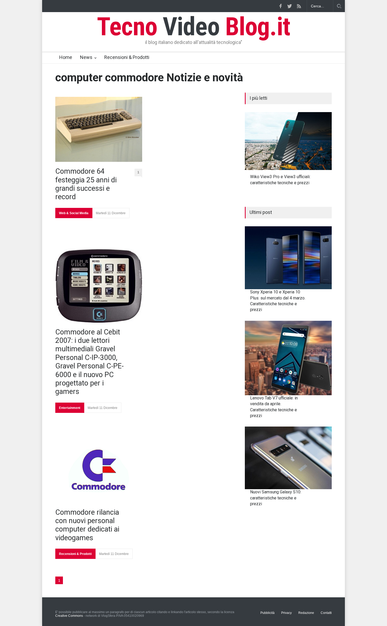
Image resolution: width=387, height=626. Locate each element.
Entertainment (69, 408)
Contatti (326, 613)
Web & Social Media (73, 213)
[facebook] (280, 6)
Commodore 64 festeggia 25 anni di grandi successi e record (86, 184)
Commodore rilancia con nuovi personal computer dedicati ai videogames (87, 525)
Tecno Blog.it (193, 26)
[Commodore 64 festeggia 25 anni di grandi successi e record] (98, 129)
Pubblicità (267, 613)
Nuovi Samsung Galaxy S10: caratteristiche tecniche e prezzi (275, 497)
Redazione (306, 613)
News (86, 57)
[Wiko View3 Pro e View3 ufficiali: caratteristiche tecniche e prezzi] (288, 141)
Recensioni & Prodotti (126, 57)
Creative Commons (69, 616)
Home (65, 57)
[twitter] (290, 6)
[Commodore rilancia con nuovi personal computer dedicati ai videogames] (98, 470)
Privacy (286, 613)
